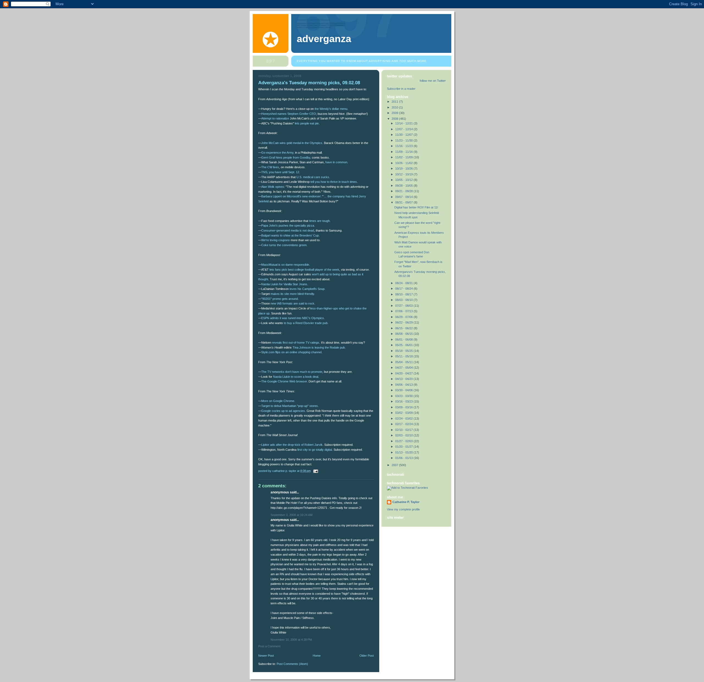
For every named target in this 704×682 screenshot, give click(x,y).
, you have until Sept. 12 (280, 172)
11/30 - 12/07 (404, 134)
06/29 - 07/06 (404, 317)
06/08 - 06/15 (404, 333)
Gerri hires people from (285, 157)
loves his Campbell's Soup (307, 288)
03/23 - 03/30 (404, 396)
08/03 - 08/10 (404, 299)
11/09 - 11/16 (404, 151)
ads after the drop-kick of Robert (292, 444)
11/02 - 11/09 (404, 157)
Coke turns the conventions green (284, 245)
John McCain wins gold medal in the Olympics (291, 143)
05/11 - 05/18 (404, 356)
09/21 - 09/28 (404, 191)
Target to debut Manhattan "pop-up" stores (289, 405)
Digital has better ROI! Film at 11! (416, 207)
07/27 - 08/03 (404, 305)
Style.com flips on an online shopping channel (291, 352)
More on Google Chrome (277, 401)
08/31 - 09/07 (404, 202)
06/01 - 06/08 (404, 339)
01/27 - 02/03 (404, 441)
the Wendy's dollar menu (331, 108)
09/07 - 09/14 (404, 197)
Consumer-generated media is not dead (287, 230)
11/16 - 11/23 (404, 146)
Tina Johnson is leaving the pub (319, 347)
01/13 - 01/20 (404, 452)
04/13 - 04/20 (404, 379)
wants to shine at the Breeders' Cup (290, 235)
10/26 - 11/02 (404, 163)
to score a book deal (295, 376)
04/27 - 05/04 (404, 367)
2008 (395, 118)
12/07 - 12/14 (404, 129)
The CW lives (270, 167)
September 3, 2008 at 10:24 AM (291, 515)
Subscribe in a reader (401, 88)
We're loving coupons (275, 240)
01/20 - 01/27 (404, 446)
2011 (395, 101)
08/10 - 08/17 (404, 294)
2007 (395, 465)
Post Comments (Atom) (292, 663)
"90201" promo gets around (279, 298)
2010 (395, 107)
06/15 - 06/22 (404, 328)
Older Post (366, 655)
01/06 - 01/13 (404, 458)
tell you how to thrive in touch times (333, 181)
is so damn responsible (285, 264)
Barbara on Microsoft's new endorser (291, 196)
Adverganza (324, 38)
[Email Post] (315, 470)
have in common (336, 162)
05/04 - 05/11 (404, 362)
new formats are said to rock (292, 303)
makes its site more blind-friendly (292, 293)
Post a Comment (269, 646)
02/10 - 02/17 (404, 429)
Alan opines (272, 186)
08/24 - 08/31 (404, 283)
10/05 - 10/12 (404, 179)
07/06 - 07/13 (404, 311)
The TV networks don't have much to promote (291, 371)
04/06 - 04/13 (404, 384)
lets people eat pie (307, 123)
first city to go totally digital (314, 449)
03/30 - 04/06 (404, 390)
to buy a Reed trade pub (306, 323)
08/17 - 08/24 (404, 288)
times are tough (319, 220)
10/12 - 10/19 (404, 174)
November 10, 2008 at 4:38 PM (291, 639)
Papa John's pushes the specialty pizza (287, 225)
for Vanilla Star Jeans (284, 284)
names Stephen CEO (288, 113)
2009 (395, 113)
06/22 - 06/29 (404, 322)
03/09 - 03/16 (404, 407)
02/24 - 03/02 (404, 418)
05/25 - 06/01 (404, 345)
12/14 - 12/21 (404, 123)
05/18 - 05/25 (404, 350)
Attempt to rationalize (275, 118)
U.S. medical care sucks (312, 177)
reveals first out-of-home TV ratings (295, 342)
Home (317, 655)
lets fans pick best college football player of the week (304, 269)
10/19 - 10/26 (404, 168)
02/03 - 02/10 (404, 435)
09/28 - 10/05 (404, 185)
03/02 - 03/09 (404, 412)
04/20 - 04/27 (404, 373)
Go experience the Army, (277, 152)
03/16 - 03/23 (404, 401)
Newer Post (266, 655)
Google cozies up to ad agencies (283, 410)
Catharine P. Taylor (405, 502)
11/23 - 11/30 (404, 140)
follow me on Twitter (433, 80)
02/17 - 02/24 (404, 424)
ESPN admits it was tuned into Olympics (292, 318)
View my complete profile (403, 509)
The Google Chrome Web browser (284, 381)
